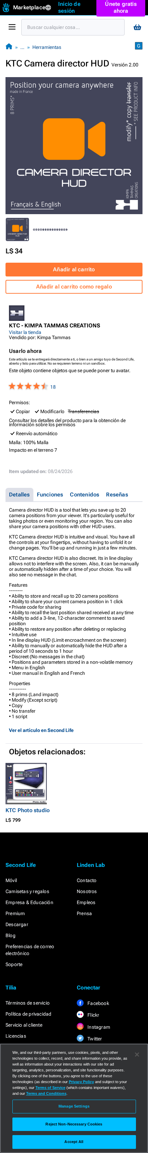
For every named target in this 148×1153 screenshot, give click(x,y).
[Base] (9, 47)
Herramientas (46, 47)
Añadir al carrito (74, 269)
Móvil (11, 880)
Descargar (17, 924)
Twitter (94, 1038)
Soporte (14, 964)
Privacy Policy (81, 1082)
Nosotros (87, 891)
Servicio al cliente (24, 1025)
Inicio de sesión (69, 7)
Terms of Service (50, 1088)
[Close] (137, 1054)
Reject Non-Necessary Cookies (73, 1124)
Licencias (16, 1036)
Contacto (87, 880)
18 (53, 387)
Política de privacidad (28, 1014)
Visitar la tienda (25, 332)
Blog (10, 935)
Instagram (98, 1027)
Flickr (92, 1015)
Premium (15, 913)
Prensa (84, 913)
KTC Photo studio (28, 810)
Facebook (97, 1003)
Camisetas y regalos (27, 891)
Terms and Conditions (46, 1093)
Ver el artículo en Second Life (41, 730)
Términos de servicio (28, 1003)
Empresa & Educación (29, 902)
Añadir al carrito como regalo (74, 286)
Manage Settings (74, 1106)
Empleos (86, 902)
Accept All (73, 1142)
